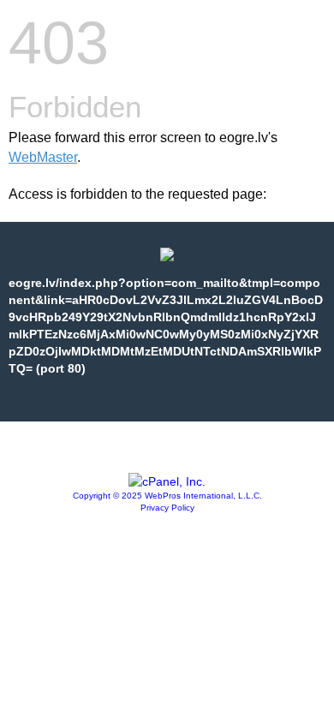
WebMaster (43, 157)
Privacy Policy (167, 507)
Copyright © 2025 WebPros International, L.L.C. (167, 495)
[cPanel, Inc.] (167, 481)
